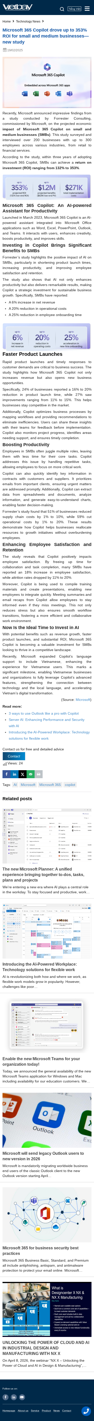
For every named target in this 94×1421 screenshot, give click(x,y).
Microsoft (83, 700)
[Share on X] (23, 774)
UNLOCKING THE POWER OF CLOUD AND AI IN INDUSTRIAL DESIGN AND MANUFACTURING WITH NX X (46, 1348)
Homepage (9, 1410)
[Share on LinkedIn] (15, 774)
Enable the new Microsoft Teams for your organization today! (41, 1061)
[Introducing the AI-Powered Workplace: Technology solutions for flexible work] (47, 931)
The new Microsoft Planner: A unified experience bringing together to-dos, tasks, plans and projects (43, 874)
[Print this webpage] (39, 774)
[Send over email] (31, 774)
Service (35, 1410)
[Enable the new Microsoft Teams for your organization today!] (47, 1025)
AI (15, 785)
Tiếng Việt (74, 9)
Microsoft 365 (50, 785)
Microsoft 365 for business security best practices (40, 1251)
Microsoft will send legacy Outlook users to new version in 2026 (43, 1156)
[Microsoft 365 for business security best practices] (47, 1215)
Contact (66, 1410)
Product (46, 1410)
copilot (70, 785)
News (56, 1410)
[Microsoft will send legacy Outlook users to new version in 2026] (47, 1120)
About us (23, 1410)
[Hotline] (86, 1411)
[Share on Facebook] (7, 774)
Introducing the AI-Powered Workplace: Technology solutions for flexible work (40, 967)
